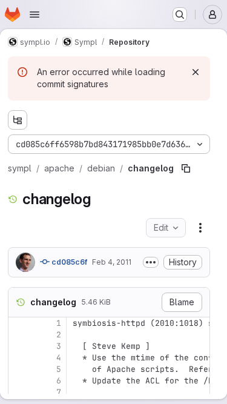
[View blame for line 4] (18, 357)
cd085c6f (68, 262)
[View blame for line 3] (18, 346)
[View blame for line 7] (18, 392)
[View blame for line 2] (18, 334)
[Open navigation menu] (34, 14)
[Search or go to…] (180, 14)
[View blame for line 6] (18, 380)
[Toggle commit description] (151, 262)
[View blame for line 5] (18, 369)
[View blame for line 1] (18, 323)
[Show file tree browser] (17, 120)
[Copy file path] (186, 168)
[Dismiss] (195, 72)
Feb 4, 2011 (111, 262)
